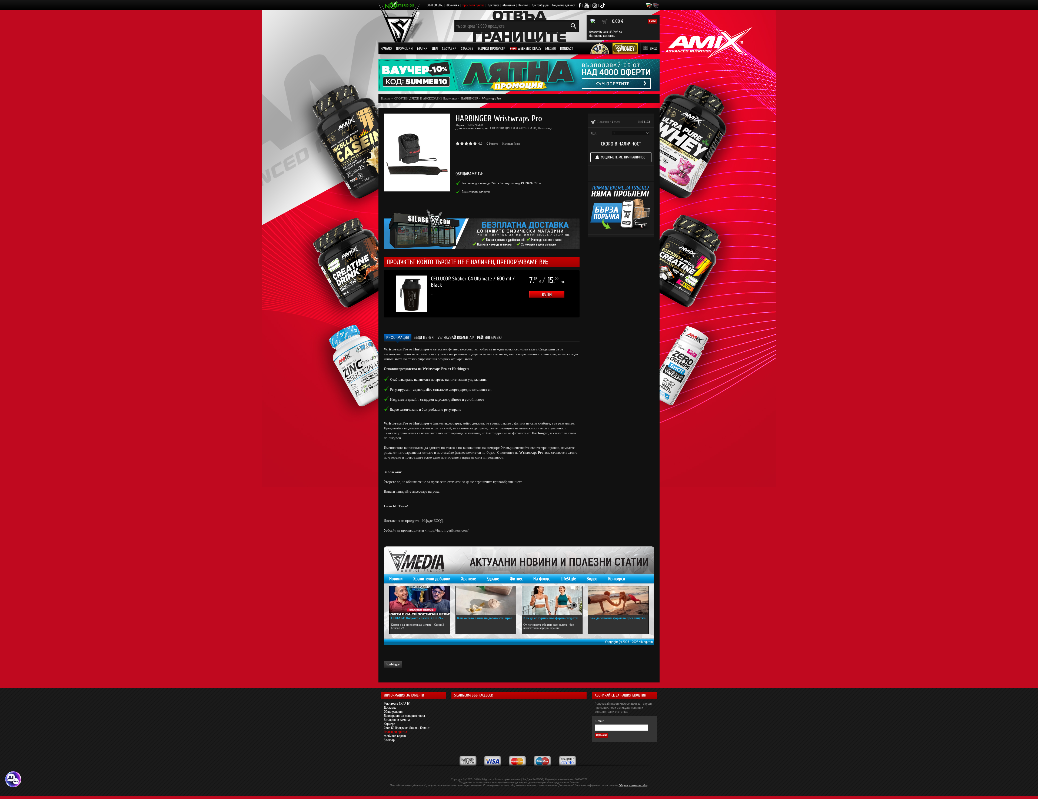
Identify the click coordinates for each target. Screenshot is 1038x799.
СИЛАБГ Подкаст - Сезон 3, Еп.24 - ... (419, 618)
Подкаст (566, 48)
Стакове (467, 48)
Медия (550, 48)
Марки (422, 48)
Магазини (509, 5)
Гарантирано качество (476, 191)
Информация (397, 337)
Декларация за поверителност (404, 716)
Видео (592, 578)
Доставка (493, 5)
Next (587, 294)
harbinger (393, 664)
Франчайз (453, 5)
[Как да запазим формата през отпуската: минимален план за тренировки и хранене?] (618, 600)
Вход (653, 48)
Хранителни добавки (431, 578)
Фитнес (516, 578)
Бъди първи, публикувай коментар (444, 337)
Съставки (449, 48)
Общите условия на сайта (633, 785)
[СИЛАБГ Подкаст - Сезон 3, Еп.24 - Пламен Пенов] (420, 600)
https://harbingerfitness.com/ (448, 530)
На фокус (541, 578)
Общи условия (393, 712)
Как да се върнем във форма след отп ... (552, 618)
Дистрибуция (540, 5)
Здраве (493, 578)
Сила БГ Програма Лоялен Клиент (407, 728)
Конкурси (616, 578)
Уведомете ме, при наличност (624, 157)
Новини (395, 578)
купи (652, 21)
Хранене (468, 578)
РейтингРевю (489, 337)
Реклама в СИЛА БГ (397, 703)
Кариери (389, 724)
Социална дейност (563, 5)
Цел (435, 48)
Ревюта (493, 143)
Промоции (404, 48)
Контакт (523, 5)
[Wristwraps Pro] (417, 152)
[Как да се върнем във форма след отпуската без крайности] (552, 600)
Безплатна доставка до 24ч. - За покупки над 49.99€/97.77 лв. (502, 183)
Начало (386, 48)
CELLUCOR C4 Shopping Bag (458, 279)
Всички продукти (491, 48)
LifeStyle (568, 578)
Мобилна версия (395, 736)
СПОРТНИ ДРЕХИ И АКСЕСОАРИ (513, 128)
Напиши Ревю (511, 143)
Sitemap (389, 740)
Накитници (450, 98)
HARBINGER (474, 125)
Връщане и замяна (397, 720)
